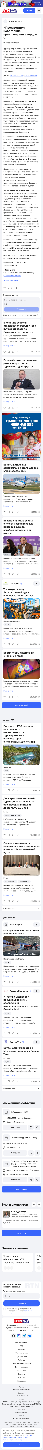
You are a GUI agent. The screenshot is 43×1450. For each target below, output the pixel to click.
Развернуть (8, 346)
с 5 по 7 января (30, 75)
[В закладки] (8, 288)
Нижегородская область (13, 959)
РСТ (21, 1346)
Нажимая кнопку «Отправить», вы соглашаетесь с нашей (19, 1310)
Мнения (21, 1349)
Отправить (21, 1303)
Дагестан (7, 767)
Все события (21, 1189)
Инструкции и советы (21, 1363)
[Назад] (34, 1204)
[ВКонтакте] (29, 1336)
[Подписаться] (36, 583)
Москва (6, 1058)
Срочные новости (12, 815)
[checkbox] (4, 1309)
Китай (5, 878)
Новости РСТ (8, 720)
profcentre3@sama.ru (12, 275)
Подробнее (15, 1127)
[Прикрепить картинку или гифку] (21, 304)
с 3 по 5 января (16, 75)
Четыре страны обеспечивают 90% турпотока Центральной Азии (16, 1261)
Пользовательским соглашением (15, 1440)
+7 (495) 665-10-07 (21, 1396)
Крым (5, 812)
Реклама (21, 1377)
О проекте (21, 1370)
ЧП (6, 771)
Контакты (21, 1374)
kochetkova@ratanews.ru (21, 1390)
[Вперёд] (39, 1204)
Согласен (21, 1444)
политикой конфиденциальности (19, 1312)
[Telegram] (24, 1336)
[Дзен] (13, 1336)
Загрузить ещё (21, 705)
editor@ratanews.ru (21, 1412)
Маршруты (24, 881)
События (21, 1360)
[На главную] (9, 11)
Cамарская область (11, 43)
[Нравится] (4, 288)
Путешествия (8, 917)
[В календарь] (31, 1127)
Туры (7, 624)
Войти (29, 10)
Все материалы (21, 1342)
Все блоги (21, 1233)
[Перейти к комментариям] (12, 288)
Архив (11, 21)
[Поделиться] (16, 288)
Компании (21, 1381)
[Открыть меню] (39, 10)
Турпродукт (10, 881)
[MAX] (19, 1336)
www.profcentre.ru (10, 280)
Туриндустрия (22, 1353)
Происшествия (21, 1367)
